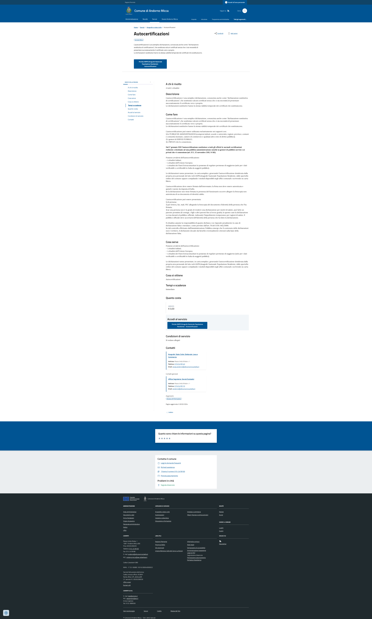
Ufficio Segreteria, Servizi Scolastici (181, 379)
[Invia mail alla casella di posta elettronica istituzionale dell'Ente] (138, 554)
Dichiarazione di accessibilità (196, 548)
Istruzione (204, 19)
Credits (159, 611)
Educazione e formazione (163, 521)
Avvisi (221, 515)
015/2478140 (180, 364)
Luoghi (221, 528)
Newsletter (222, 544)
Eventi (221, 531)
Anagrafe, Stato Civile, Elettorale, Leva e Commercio (183, 355)
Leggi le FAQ (191, 553)
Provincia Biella (160, 545)
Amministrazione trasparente (196, 550)
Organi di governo (129, 521)
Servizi (154, 19)
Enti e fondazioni (128, 518)
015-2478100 (134, 549)
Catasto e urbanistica (162, 518)
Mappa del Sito (175, 611)
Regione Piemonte (130, 2)
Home (136, 27)
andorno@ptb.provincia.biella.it (184, 389)
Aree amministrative (129, 512)
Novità (145, 19)
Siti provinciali (159, 548)
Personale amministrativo (131, 524)
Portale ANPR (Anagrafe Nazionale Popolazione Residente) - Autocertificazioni (150, 63)
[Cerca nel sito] (244, 10)
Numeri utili (127, 585)
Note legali (190, 545)
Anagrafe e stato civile (154, 27)
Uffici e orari (127, 582)
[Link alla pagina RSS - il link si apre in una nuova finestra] (228, 11)
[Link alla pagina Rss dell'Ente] (220, 541)
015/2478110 (180, 386)
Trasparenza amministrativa (220, 19)
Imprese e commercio (194, 512)
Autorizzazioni (159, 515)
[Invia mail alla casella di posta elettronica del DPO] (133, 596)
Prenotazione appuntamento (196, 557)
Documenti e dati (128, 515)
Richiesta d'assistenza (194, 560)
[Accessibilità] (6, 612)
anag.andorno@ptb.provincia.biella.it (186, 366)
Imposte (193, 19)
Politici (125, 527)
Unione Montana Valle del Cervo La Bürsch (169, 551)
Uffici (124, 530)
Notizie (221, 512)
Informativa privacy (193, 541)
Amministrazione (132, 19)
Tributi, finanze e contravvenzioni (197, 515)
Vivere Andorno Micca (170, 19)
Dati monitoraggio (129, 611)
